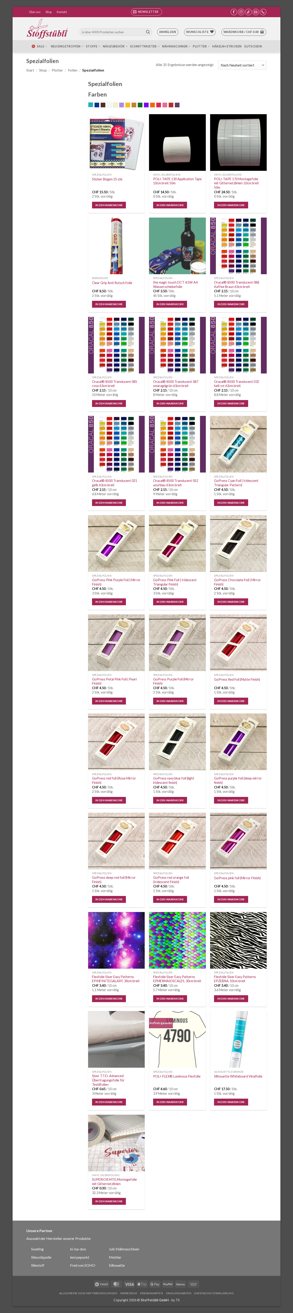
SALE (40, 46)
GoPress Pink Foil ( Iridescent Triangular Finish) (175, 582)
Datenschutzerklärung (214, 1293)
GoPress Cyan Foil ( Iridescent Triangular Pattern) (236, 483)
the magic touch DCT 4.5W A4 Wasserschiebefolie (175, 284)
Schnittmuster (143, 46)
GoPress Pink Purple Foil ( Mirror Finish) (116, 582)
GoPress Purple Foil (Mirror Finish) (173, 681)
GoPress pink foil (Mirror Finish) (237, 878)
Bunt (111, 105)
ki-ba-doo (78, 1249)
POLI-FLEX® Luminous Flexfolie (177, 1076)
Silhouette (117, 1265)
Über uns (35, 12)
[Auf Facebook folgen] (234, 12)
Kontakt (62, 12)
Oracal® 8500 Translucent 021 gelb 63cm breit (114, 483)
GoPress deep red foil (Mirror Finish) (114, 880)
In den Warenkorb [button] (109, 205)
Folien (72, 70)
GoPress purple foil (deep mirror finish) (238, 780)
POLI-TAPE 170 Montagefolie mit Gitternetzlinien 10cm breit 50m (236, 183)
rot (173, 105)
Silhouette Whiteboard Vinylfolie (238, 1076)
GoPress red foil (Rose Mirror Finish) (114, 780)
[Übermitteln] (148, 32)
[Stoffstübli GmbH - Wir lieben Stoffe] (48, 28)
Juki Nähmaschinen (124, 1249)
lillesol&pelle (41, 1257)
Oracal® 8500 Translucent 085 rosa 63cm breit (114, 384)
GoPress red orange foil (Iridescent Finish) (171, 880)
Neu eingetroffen (66, 46)
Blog (49, 12)
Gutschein (253, 46)
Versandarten (151, 1293)
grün (142, 105)
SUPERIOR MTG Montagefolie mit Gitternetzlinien (114, 1182)
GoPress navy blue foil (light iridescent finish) (173, 780)
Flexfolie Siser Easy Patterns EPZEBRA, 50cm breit (235, 979)
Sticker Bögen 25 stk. (107, 179)
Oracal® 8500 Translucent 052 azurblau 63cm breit (175, 483)
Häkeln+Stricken (227, 46)
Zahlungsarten (179, 1293)
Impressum (128, 1293)
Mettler (115, 1257)
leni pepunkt (79, 1257)
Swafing (37, 1249)
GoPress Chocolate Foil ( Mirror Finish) (237, 582)
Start (30, 70)
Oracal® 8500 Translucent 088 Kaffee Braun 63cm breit (236, 284)
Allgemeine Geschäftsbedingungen (88, 1293)
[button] (146, 12)
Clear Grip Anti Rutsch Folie (112, 283)
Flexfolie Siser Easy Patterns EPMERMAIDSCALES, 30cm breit (177, 979)
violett (179, 105)
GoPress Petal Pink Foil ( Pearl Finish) (114, 681)
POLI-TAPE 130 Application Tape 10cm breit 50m (177, 181)
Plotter (200, 46)
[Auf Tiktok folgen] (248, 12)
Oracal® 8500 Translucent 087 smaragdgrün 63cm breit (175, 384)
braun (105, 105)
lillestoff (37, 1265)
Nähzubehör (114, 46)
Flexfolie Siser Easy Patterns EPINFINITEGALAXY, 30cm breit (116, 979)
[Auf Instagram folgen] (241, 12)
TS (178, 1300)
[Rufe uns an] (263, 12)
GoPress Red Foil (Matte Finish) (237, 679)
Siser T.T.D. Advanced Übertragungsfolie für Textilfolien (108, 1080)
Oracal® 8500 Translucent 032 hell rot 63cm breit (236, 384)
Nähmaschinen (174, 46)
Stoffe (92, 46)
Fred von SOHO (82, 1265)
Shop (43, 70)
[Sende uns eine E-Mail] (255, 12)
